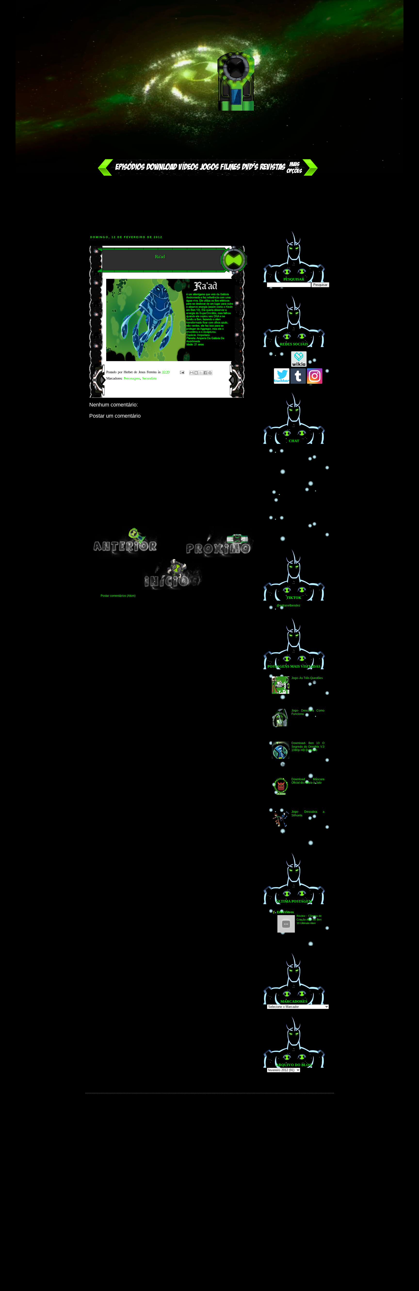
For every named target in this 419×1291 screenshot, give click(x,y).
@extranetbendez (288, 605)
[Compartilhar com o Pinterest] (210, 372)
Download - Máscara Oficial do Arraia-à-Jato (307, 781)
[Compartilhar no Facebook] (205, 372)
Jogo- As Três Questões (307, 678)
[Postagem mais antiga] (219, 556)
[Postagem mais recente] (125, 556)
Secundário (149, 378)
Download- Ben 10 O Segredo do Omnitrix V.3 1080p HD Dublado (307, 746)
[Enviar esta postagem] (182, 372)
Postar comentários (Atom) (118, 595)
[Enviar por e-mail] (191, 372)
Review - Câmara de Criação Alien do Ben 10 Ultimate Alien (309, 919)
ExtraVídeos (285, 912)
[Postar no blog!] (196, 372)
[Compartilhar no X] (200, 372)
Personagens (132, 378)
